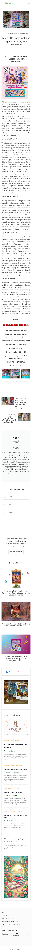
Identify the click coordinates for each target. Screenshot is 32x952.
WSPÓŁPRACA (7, 919)
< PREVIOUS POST (20, 398)
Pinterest (23, 381)
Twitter (15, 381)
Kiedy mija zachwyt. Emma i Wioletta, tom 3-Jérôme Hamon (9, 419)
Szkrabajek (8, 772)
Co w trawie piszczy (9, 740)
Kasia (7, 751)
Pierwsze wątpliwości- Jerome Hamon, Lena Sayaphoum (22, 404)
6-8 (5, 788)
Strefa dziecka (18, 765)
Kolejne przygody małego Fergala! (14, 839)
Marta (6, 50)
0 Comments (24, 50)
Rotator (17, 740)
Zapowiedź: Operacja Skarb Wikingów (15, 769)
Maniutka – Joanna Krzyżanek (13, 792)
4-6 (8, 33)
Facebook (8, 381)
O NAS (4, 913)
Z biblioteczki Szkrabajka (19, 33)
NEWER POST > (12, 414)
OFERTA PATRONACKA (11, 922)
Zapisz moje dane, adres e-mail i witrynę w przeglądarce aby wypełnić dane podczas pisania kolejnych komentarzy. (16, 542)
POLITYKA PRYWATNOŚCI (12, 925)
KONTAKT (6, 915)
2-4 (5, 33)
